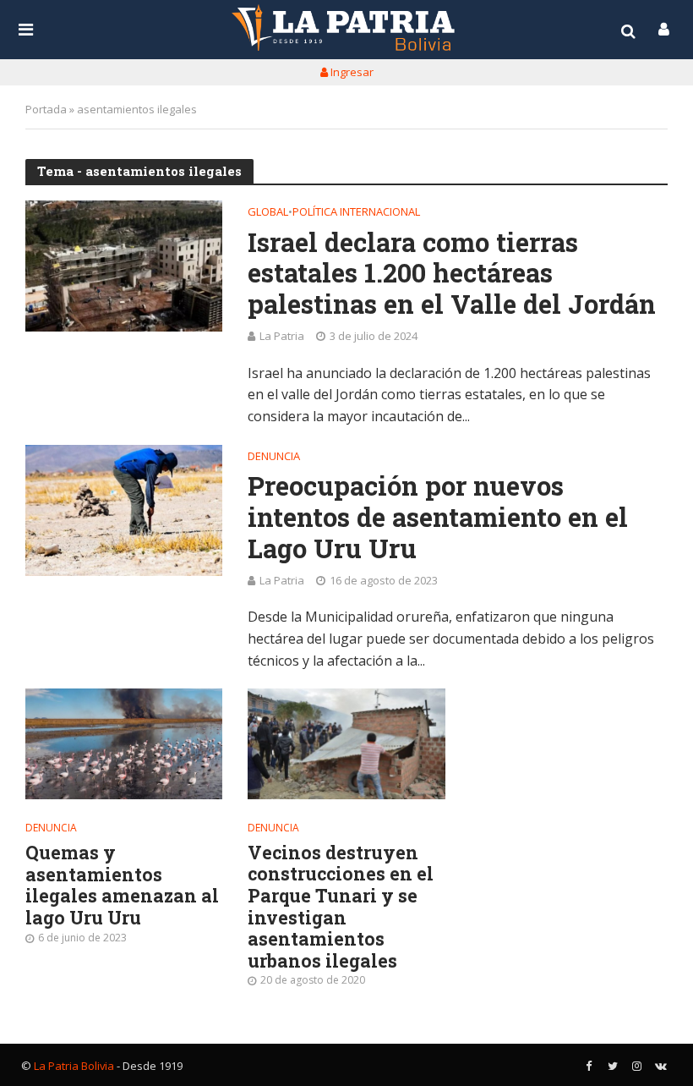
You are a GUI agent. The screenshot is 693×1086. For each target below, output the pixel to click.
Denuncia (274, 457)
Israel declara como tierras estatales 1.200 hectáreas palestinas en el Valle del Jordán (452, 273)
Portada (46, 109)
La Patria (281, 335)
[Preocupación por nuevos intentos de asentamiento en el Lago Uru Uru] (123, 510)
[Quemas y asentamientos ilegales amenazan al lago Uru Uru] (123, 743)
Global (268, 212)
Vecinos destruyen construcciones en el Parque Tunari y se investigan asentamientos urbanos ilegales (341, 907)
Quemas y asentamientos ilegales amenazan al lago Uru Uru (122, 885)
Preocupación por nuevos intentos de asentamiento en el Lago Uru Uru (438, 516)
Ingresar (351, 72)
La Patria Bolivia (74, 1065)
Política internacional (356, 212)
